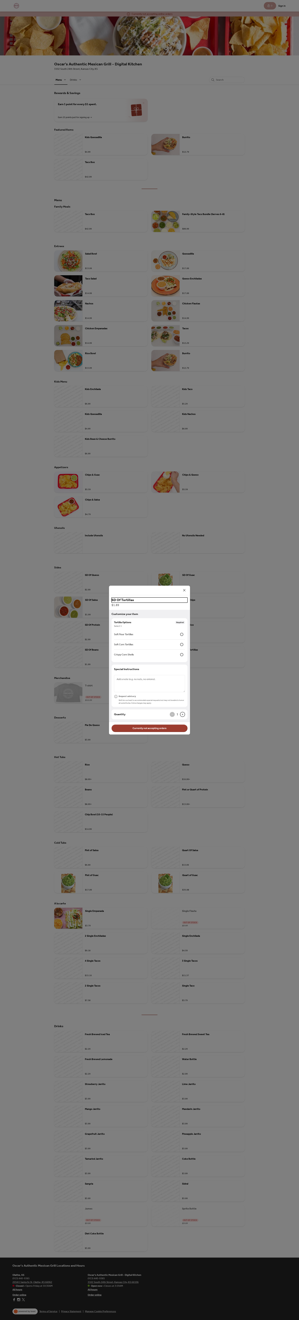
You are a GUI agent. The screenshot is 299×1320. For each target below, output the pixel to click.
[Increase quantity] (182, 714)
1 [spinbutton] (177, 714)
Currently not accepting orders (149, 728)
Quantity (120, 714)
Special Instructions (126, 669)
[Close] (184, 590)
